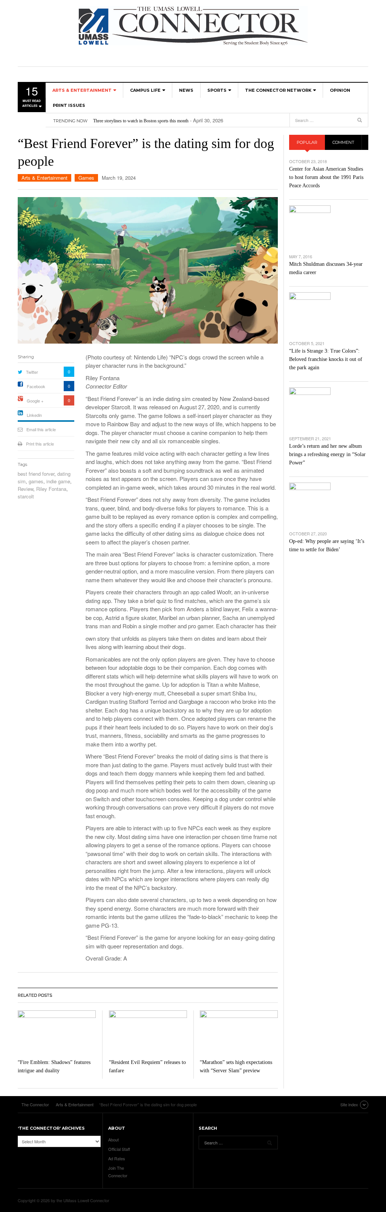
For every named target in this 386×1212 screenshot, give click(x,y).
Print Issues (69, 105)
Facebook (36, 386)
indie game (58, 481)
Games (86, 177)
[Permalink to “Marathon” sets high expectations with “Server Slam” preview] (239, 1032)
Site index (349, 1104)
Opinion (340, 90)
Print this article (40, 444)
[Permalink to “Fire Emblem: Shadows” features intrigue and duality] (57, 1032)
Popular (307, 142)
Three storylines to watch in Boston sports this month (140, 120)
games (36, 481)
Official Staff (119, 1149)
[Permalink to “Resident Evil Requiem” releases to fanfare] (148, 1032)
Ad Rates (116, 1158)
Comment (343, 142)
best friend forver (36, 473)
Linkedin (34, 415)
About (113, 1139)
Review (25, 488)
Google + (35, 401)
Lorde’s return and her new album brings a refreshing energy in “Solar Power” (327, 454)
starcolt (26, 496)
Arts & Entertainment (82, 90)
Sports (217, 90)
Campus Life (145, 90)
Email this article (41, 429)
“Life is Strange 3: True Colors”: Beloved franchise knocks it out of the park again (325, 359)
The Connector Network (278, 90)
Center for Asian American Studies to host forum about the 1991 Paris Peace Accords (326, 177)
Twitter (32, 372)
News (186, 90)
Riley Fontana (51, 488)
